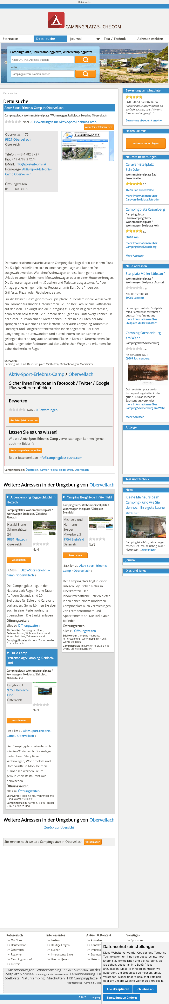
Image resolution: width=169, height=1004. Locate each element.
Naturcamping (33, 978)
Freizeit (15, 964)
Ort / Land (17, 940)
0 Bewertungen (47, 410)
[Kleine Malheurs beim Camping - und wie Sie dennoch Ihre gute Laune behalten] (146, 538)
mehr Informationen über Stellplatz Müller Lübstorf (141, 321)
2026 (83, 997)
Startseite (10, 39)
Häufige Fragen (60, 945)
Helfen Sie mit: (136, 131)
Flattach (21, 539)
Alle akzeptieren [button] (118, 989)
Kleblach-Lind (22, 805)
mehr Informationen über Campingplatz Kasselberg (141, 245)
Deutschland (18, 945)
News (129, 490)
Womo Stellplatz (16, 636)
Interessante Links (62, 954)
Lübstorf (139, 298)
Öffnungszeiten (29, 625)
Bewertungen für (64, 122)
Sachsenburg (141, 358)
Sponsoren (137, 940)
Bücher (55, 950)
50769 (129, 237)
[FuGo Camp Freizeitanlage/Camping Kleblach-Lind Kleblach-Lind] (44, 694)
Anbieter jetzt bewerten (98, 127)
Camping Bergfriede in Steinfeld (89, 497)
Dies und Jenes (136, 571)
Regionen (16, 954)
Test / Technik (115, 39)
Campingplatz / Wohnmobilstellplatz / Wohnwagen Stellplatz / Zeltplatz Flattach (30, 513)
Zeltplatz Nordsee (19, 974)
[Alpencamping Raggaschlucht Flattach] (44, 533)
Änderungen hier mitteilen (25, 450)
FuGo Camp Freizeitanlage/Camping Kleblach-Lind (30, 658)
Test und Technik (137, 479)
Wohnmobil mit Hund (38, 633)
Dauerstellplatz (36, 364)
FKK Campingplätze (82, 978)
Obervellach (54, 107)
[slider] (13, 121)
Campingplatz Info (22, 959)
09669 (129, 358)
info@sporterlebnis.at (31, 164)
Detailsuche (45, 39)
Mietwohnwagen (69, 364)
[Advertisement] (59, 225)
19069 (129, 298)
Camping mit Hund (15, 364)
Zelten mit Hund (35, 636)
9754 (67, 539)
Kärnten (44, 469)
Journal (76, 39)
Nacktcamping (74, 982)
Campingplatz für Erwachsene (52, 974)
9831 (11, 539)
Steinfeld (78, 539)
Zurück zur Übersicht (59, 827)
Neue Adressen (136, 266)
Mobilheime (87, 364)
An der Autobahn (75, 970)
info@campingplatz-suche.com (60, 457)
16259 (129, 190)
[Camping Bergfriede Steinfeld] (101, 528)
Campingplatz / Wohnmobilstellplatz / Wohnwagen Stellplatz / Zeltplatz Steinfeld (86, 508)
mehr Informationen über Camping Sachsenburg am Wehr (145, 406)
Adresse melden (150, 39)
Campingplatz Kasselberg (145, 209)
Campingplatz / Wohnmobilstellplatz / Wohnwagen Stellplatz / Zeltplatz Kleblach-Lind (30, 674)
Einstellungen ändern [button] (122, 997)
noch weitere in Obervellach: (44, 841)
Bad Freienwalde (144, 190)
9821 (9, 139)
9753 (11, 690)
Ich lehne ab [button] (145, 989)
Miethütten (52, 364)
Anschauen (19, 559)
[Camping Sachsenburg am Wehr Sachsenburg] (148, 385)
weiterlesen (149, 549)
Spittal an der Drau (62, 469)
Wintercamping (49, 969)
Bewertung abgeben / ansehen (144, 120)
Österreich (32, 469)
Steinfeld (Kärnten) (81, 648)
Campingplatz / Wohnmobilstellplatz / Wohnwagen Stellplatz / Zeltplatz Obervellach (56, 115)
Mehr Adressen (135, 255)
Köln (136, 237)
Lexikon (56, 940)
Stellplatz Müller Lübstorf (145, 273)
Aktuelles (96, 940)
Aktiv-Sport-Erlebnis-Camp (37, 374)
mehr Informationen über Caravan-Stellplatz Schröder (143, 197)
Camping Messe (92, 982)
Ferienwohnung (15, 633)
